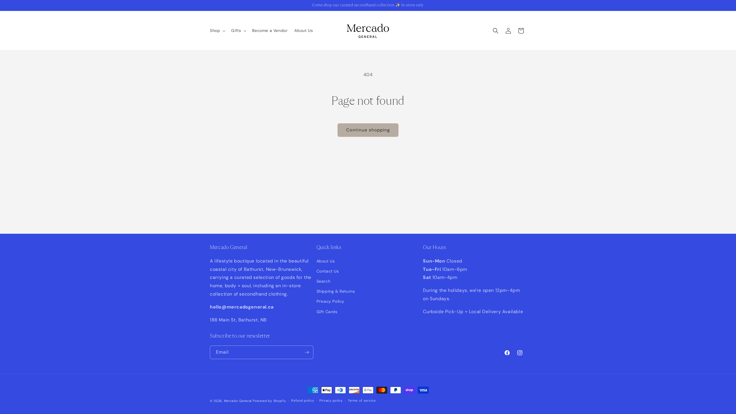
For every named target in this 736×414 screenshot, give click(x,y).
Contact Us (328, 271)
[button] (217, 30)
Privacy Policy (330, 301)
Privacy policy (331, 400)
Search (324, 281)
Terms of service (361, 400)
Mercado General (238, 401)
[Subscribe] (306, 352)
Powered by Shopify (269, 401)
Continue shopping (368, 130)
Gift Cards (327, 311)
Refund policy (302, 400)
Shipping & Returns (336, 291)
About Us (326, 261)
